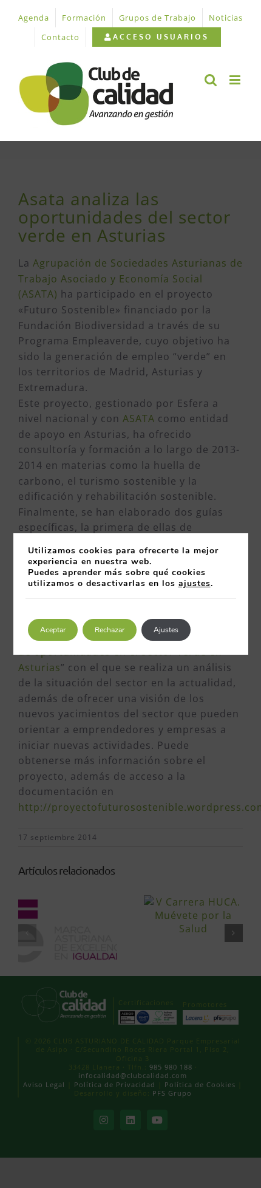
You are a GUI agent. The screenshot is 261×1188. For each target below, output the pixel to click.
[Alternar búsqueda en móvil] (211, 79)
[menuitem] (156, 37)
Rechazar (109, 630)
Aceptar (53, 630)
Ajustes (166, 630)
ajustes (194, 583)
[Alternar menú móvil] (236, 79)
